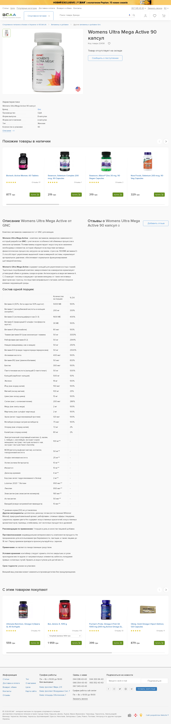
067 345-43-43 (80, 686)
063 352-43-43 (96, 682)
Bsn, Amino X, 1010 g (57, 624)
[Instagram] (114, 689)
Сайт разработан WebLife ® (157, 715)
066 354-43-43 (80, 682)
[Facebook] (108, 689)
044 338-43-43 (80, 679)
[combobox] (65, 636)
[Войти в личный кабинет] (145, 15)
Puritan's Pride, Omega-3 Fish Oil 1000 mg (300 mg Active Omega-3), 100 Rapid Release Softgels (105, 627)
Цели (12, 8)
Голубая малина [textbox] (59, 636)
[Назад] (159, 141)
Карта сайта (31, 691)
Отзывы (6, 695)
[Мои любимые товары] (154, 15)
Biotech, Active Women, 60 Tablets (22, 175)
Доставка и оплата (47, 8)
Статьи (6, 8)
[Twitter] (120, 689)
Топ (27, 679)
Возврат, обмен (10, 687)
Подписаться (154, 680)
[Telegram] (131, 689)
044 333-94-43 (96, 679)
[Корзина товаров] (163, 15)
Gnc (39, 109)
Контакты (77, 8)
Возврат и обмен (64, 8)
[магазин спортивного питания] (11, 14)
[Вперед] (165, 141)
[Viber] (126, 689)
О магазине (31, 683)
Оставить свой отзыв (146, 689)
